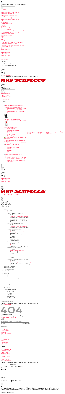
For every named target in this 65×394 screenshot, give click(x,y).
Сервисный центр (5, 350)
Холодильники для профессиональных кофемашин (24, 244)
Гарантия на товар (6, 337)
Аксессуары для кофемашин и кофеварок (21, 262)
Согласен (3, 392)
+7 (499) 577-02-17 (6, 55)
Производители (5, 339)
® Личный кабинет (6, 333)
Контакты (3, 332)
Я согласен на (15, 325)
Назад (10, 210)
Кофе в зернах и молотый (17, 232)
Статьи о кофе (4, 352)
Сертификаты (4, 342)
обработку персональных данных (19, 325)
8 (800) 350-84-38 (5, 52)
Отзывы (3, 340)
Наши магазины (5, 329)
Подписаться (26, 323)
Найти (2, 369)
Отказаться (10, 392)
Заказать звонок (11, 299)
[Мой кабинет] (1, 185)
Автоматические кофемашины (18, 226)
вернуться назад (5, 317)
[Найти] (2, 8)
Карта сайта (4, 343)
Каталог (9, 212)
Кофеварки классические (17, 250)
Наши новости (5, 330)
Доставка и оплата (6, 349)
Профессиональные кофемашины (19, 216)
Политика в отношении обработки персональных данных (16, 345)
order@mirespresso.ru (7, 75)
